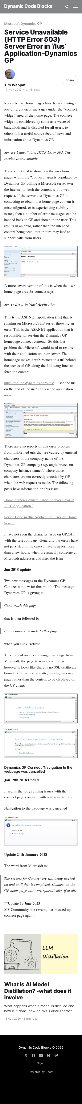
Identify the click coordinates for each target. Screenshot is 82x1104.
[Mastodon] (56, 1055)
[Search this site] (67, 6)
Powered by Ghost (41, 1071)
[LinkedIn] (41, 1055)
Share (70, 80)
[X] (26, 1055)
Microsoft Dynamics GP (23, 23)
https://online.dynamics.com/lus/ (29, 382)
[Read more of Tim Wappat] (9, 74)
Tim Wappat (15, 85)
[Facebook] (33, 1055)
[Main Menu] (75, 7)
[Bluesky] (48, 1055)
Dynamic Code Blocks (28, 6)
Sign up (42, 1063)
